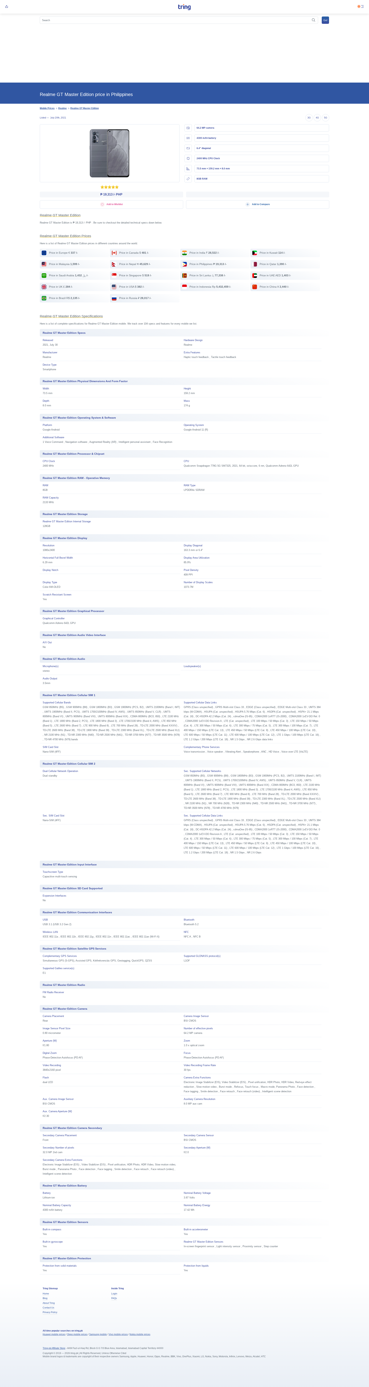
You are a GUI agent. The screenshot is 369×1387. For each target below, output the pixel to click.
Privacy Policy (50, 1312)
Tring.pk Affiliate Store (54, 1348)
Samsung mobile (98, 1334)
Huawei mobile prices (54, 1334)
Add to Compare (260, 204)
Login (114, 1293)
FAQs (114, 1298)
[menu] (362, 7)
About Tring (49, 1303)
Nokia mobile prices (140, 1334)
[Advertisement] (184, 54)
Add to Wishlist (114, 204)
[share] (6, 7)
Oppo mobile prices (77, 1334)
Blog (45, 1298)
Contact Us (48, 1307)
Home (46, 1293)
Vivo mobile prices (118, 1334)
